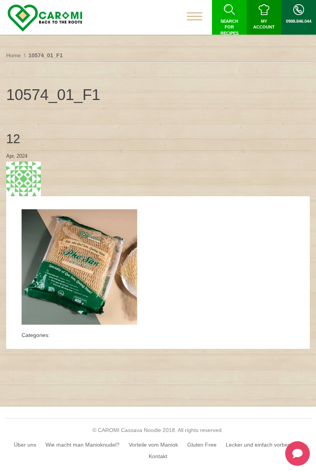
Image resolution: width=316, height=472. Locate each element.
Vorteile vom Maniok (153, 445)
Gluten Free (202, 445)
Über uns (25, 445)
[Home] (45, 18)
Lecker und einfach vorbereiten (264, 445)
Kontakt (158, 456)
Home (13, 55)
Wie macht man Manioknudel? (82, 445)
